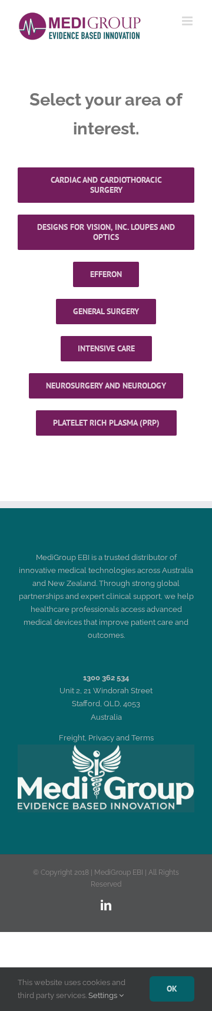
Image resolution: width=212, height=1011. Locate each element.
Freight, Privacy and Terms (106, 737)
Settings (103, 995)
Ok (172, 988)
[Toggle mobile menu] (188, 21)
